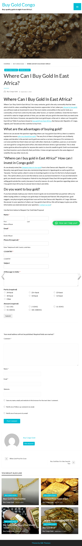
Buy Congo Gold (18, 63)
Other (9, 299)
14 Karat (34, 296)
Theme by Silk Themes (41, 543)
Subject (7, 263)
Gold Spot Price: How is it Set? (55, 499)
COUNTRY (8, 251)
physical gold (24, 70)
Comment (7, 339)
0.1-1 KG (10, 307)
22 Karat (59, 292)
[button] (66, 223)
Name (7, 215)
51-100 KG (11, 310)
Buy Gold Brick (49, 528)
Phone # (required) (11, 240)
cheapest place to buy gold (31, 167)
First (5, 221)
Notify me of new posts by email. (17, 413)
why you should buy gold (27, 136)
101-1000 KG (36, 310)
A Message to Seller (12, 272)
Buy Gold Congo (18, 4)
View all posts (29, 443)
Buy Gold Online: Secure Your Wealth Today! (19, 526)
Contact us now (45, 205)
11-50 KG (60, 307)
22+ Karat (35, 292)
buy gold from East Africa (41, 121)
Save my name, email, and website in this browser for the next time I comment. (32, 400)
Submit (8, 316)
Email (6, 228)
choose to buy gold (70, 107)
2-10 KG (34, 307)
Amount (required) (11, 304)
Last (28, 221)
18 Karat (10, 296)
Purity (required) (10, 289)
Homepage (7, 63)
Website (7, 389)
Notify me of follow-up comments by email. (20, 407)
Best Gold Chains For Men (14, 499)
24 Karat (10, 292)
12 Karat (59, 296)
